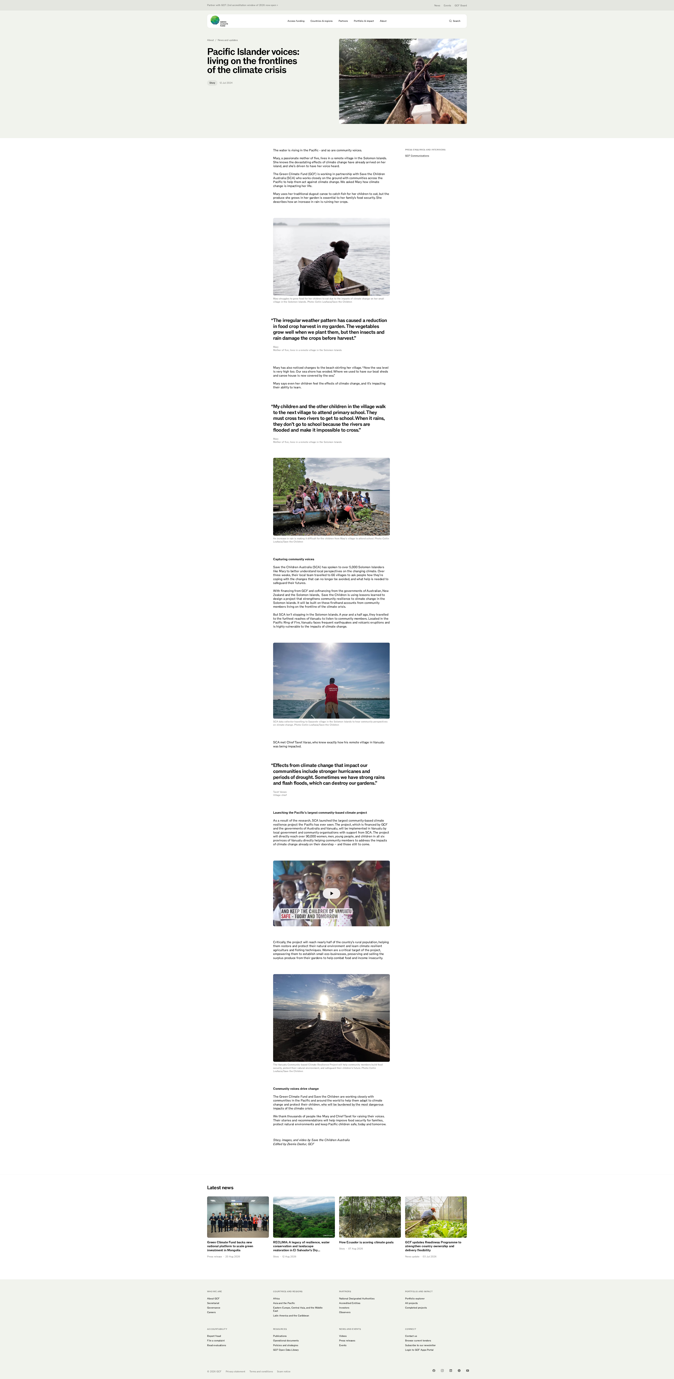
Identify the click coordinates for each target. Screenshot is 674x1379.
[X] (459, 1370)
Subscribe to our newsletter (420, 1345)
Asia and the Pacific (284, 1303)
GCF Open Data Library (286, 1350)
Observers (345, 1312)
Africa (276, 1298)
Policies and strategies (285, 1345)
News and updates (228, 40)
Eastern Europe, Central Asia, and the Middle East (298, 1309)
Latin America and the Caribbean (291, 1315)
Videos (343, 1336)
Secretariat (213, 1303)
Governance (213, 1307)
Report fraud (214, 1336)
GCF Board (461, 5)
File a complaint (216, 1340)
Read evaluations (216, 1345)
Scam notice (283, 1371)
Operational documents (286, 1340)
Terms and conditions (261, 1371)
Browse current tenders (418, 1340)
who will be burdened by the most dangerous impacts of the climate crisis (328, 1107)
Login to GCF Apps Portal (419, 1350)
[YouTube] (467, 1370)
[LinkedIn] (450, 1370)
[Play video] (331, 893)
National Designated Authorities (357, 1298)
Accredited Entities (349, 1303)
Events (447, 5)
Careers (211, 1312)
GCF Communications (417, 156)
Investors (344, 1307)
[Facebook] (433, 1370)
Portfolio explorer (414, 1298)
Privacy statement (235, 1371)
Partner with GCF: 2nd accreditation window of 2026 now (241, 5)
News (437, 5)
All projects (411, 1303)
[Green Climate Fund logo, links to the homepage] (221, 21)
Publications (280, 1336)
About (210, 40)
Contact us (411, 1336)
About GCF (213, 1298)
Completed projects (416, 1307)
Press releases (347, 1340)
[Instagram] (442, 1370)
